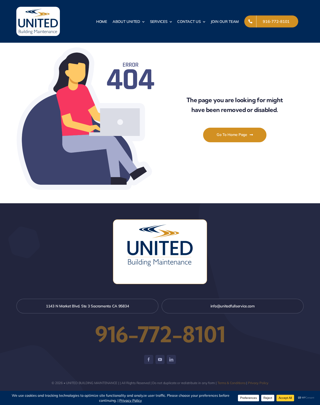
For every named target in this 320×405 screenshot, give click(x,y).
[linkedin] (171, 359)
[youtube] (160, 359)
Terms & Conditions (231, 383)
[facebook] (148, 359)
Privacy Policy (258, 383)
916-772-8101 (160, 334)
